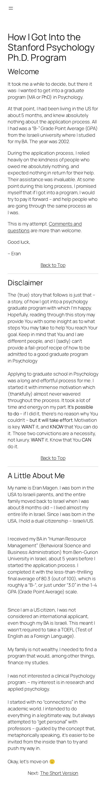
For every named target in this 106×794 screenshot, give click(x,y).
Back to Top (53, 265)
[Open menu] (11, 8)
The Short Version (59, 773)
